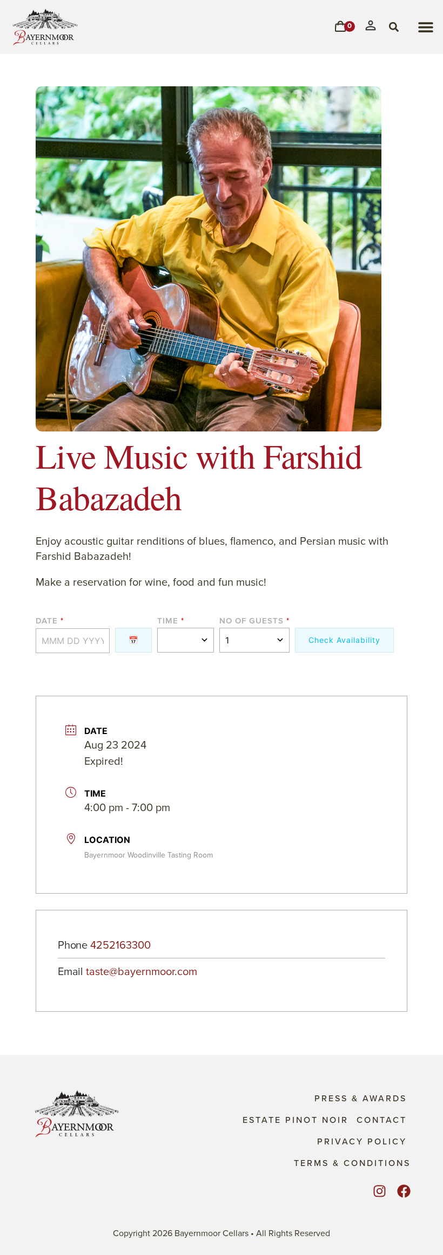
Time (167, 621)
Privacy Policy (362, 1141)
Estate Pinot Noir (295, 1120)
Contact (382, 1120)
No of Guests (251, 621)
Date (47, 621)
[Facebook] (404, 1191)
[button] (425, 27)
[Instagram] (379, 1191)
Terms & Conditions (352, 1163)
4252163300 (120, 945)
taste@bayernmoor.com (141, 971)
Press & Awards (360, 1098)
